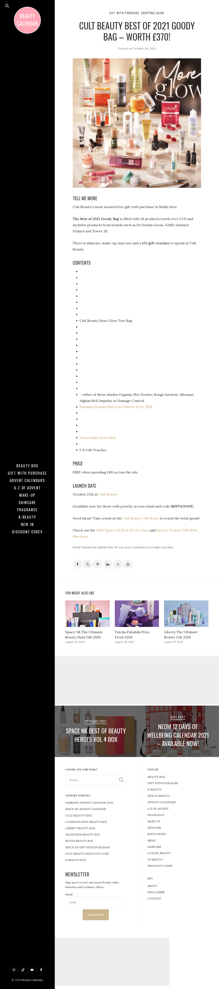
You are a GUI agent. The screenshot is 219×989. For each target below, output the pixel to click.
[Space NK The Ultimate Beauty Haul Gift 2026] (87, 613)
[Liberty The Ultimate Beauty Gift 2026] (186, 613)
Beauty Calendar (32, 980)
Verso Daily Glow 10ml (98, 437)
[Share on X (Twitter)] (87, 564)
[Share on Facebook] (77, 564)
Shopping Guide (152, 13)
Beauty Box (27, 465)
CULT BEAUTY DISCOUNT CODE (87, 853)
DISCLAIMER (155, 892)
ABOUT (152, 886)
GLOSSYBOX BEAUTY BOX (82, 834)
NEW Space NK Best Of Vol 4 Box (122, 530)
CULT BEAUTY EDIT (78, 815)
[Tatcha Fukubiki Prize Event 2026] (137, 613)
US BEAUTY (155, 859)
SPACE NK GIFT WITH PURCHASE (87, 847)
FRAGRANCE (155, 815)
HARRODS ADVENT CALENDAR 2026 (89, 802)
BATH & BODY (156, 834)
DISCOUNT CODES (160, 866)
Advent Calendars (27, 480)
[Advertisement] (137, 680)
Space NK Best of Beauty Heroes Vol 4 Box (96, 735)
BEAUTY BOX (156, 777)
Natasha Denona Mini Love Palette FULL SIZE (116, 407)
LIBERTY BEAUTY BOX (80, 828)
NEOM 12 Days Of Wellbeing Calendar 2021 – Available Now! (178, 735)
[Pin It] (97, 564)
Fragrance (27, 509)
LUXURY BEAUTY (159, 853)
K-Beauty (27, 517)
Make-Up (27, 495)
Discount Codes (27, 531)
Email (69, 894)
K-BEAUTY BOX (75, 860)
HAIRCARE (154, 847)
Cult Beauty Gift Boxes (141, 518)
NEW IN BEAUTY (158, 796)
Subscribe (95, 914)
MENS (151, 840)
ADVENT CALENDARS (161, 802)
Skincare (27, 502)
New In (27, 524)
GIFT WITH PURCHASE (162, 783)
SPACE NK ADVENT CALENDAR (85, 809)
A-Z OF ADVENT (27, 487)
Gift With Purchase (27, 473)
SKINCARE (154, 827)
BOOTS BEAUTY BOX (79, 841)
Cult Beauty (108, 494)
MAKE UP (153, 821)
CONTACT (154, 898)
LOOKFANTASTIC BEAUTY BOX (86, 822)
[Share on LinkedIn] (107, 564)
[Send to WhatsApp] (128, 564)
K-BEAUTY (154, 789)
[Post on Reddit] (118, 564)
